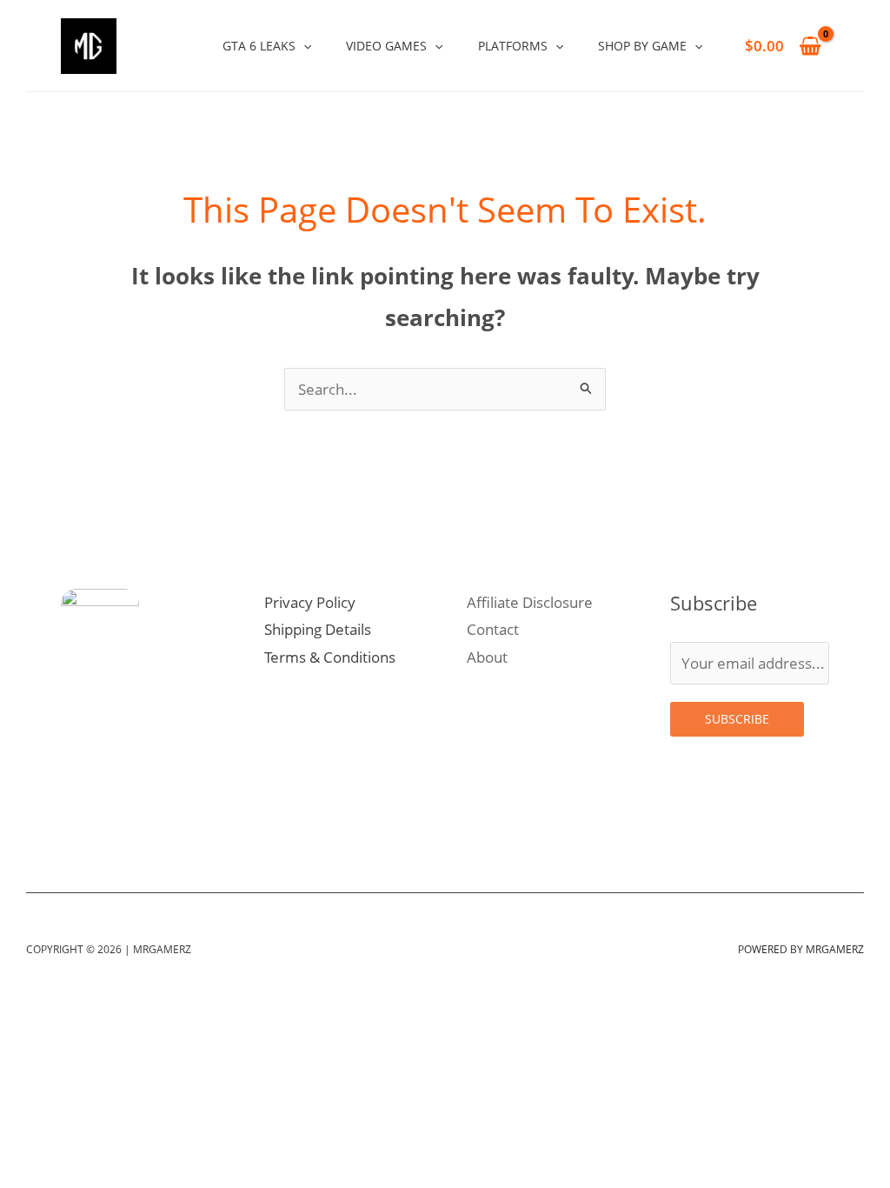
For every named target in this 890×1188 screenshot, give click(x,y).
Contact (493, 629)
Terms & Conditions (329, 657)
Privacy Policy (309, 602)
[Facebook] (189, 817)
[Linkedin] (151, 817)
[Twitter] (113, 817)
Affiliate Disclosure (530, 602)
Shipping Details (317, 629)
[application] (303, 45)
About (487, 657)
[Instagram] (75, 817)
